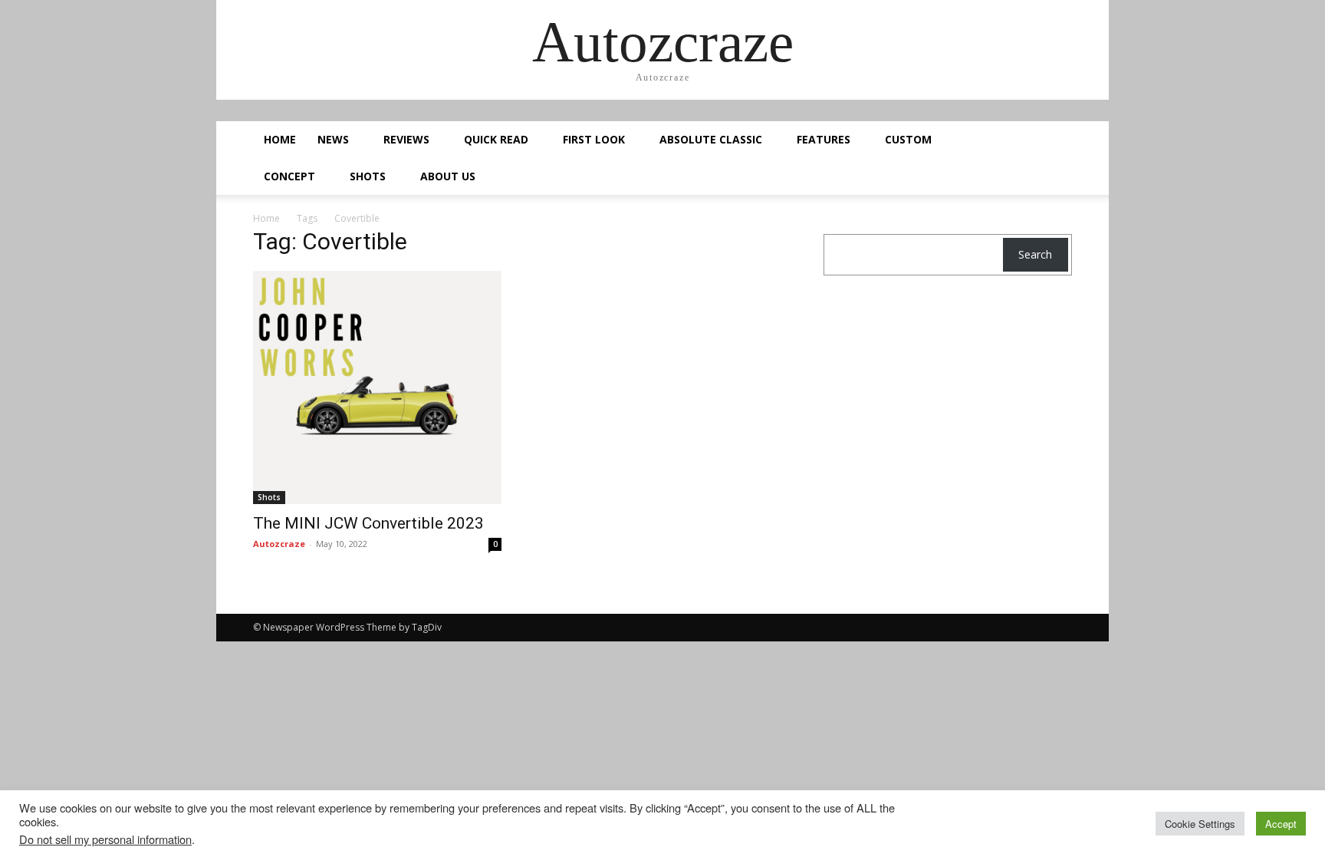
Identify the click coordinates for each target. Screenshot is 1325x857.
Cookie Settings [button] (1200, 823)
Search (1035, 254)
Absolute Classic (710, 139)
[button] (1053, 140)
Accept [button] (1281, 823)
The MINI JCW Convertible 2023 (370, 523)
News (333, 139)
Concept (289, 176)
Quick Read (496, 139)
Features (823, 139)
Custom (908, 139)
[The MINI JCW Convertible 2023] (377, 387)
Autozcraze (279, 543)
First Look (594, 139)
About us (447, 176)
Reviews (406, 139)
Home (280, 139)
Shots (368, 176)
